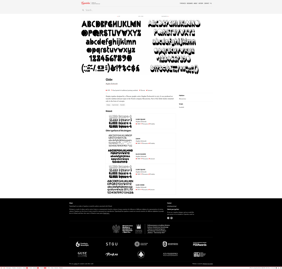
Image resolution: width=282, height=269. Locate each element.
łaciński (181, 107)
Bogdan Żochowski (112, 84)
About (195, 3)
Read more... (106, 213)
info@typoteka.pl (171, 206)
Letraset (149, 90)
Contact (206, 3)
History (201, 3)
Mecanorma (182, 99)
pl (211, 3)
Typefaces (183, 3)
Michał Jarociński (208, 263)
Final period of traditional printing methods (124, 90)
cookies (76, 263)
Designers (190, 3)
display (108, 105)
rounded (122, 105)
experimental (115, 105)
